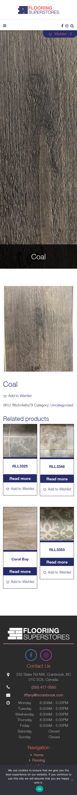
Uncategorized (62, 405)
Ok (39, 789)
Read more (20, 478)
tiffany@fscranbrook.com (43, 695)
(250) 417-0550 (43, 687)
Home (38, 755)
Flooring (38, 760)
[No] (72, 780)
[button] (17, 395)
